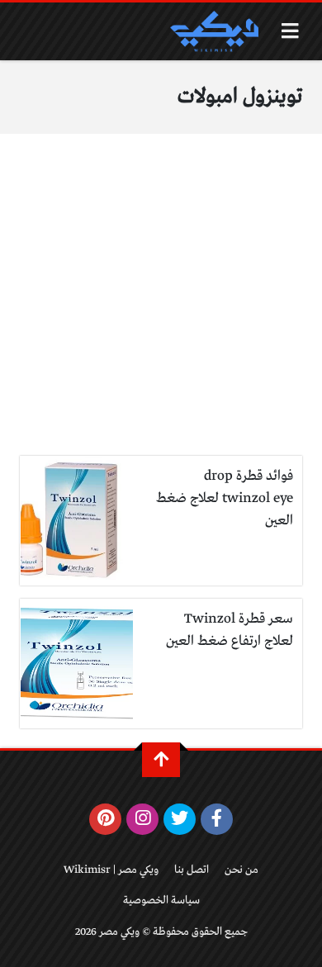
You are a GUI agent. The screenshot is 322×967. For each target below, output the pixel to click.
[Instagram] (142, 819)
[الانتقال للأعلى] (161, 759)
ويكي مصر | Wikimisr (111, 870)
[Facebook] (217, 819)
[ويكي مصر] (214, 31)
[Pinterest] (105, 819)
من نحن (241, 870)
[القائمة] (290, 30)
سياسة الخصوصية (161, 901)
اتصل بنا (191, 870)
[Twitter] (179, 819)
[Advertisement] (161, 305)
